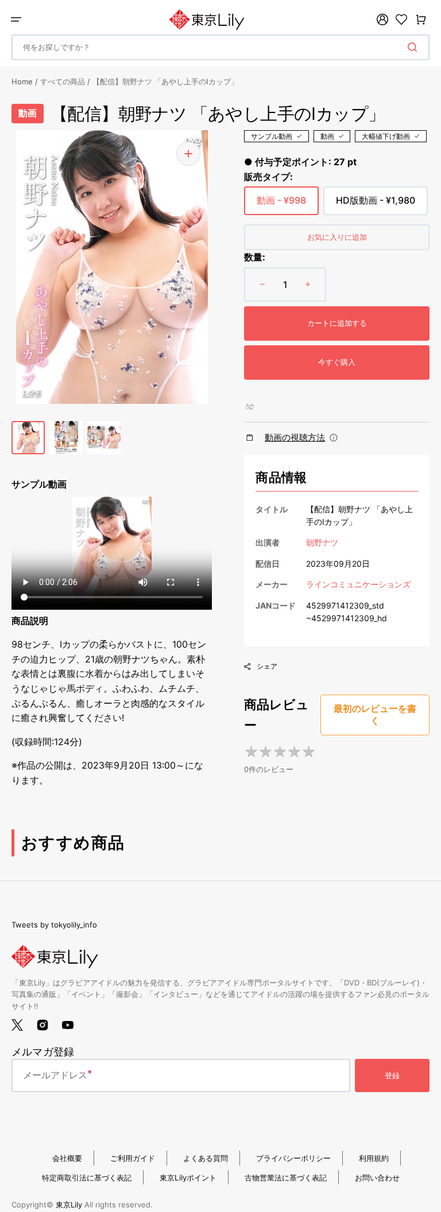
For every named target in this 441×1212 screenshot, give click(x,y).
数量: (254, 257)
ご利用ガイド (132, 1158)
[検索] (415, 47)
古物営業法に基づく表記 (286, 1177)
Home (22, 81)
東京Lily (69, 1204)
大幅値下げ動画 (386, 136)
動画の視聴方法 (295, 437)
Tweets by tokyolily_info (54, 924)
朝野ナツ (322, 542)
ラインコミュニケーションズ (358, 584)
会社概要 (67, 1158)
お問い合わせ (377, 1177)
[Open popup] (333, 437)
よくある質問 (205, 1158)
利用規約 (374, 1158)
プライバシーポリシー (293, 1158)
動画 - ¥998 (281, 204)
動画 (327, 136)
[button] (16, 19)
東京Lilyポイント (188, 1177)
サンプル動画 (271, 136)
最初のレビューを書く (375, 715)
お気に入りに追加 (337, 236)
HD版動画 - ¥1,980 (375, 204)
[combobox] (220, 47)
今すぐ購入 (336, 362)
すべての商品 (62, 81)
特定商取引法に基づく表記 (86, 1177)
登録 (392, 1075)
